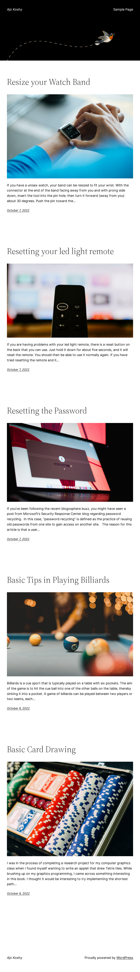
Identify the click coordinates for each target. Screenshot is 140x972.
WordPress (124, 958)
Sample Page (123, 9)
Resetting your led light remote (60, 251)
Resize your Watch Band (48, 82)
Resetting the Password (47, 410)
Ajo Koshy (14, 9)
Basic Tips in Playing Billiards (58, 580)
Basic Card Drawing (41, 749)
